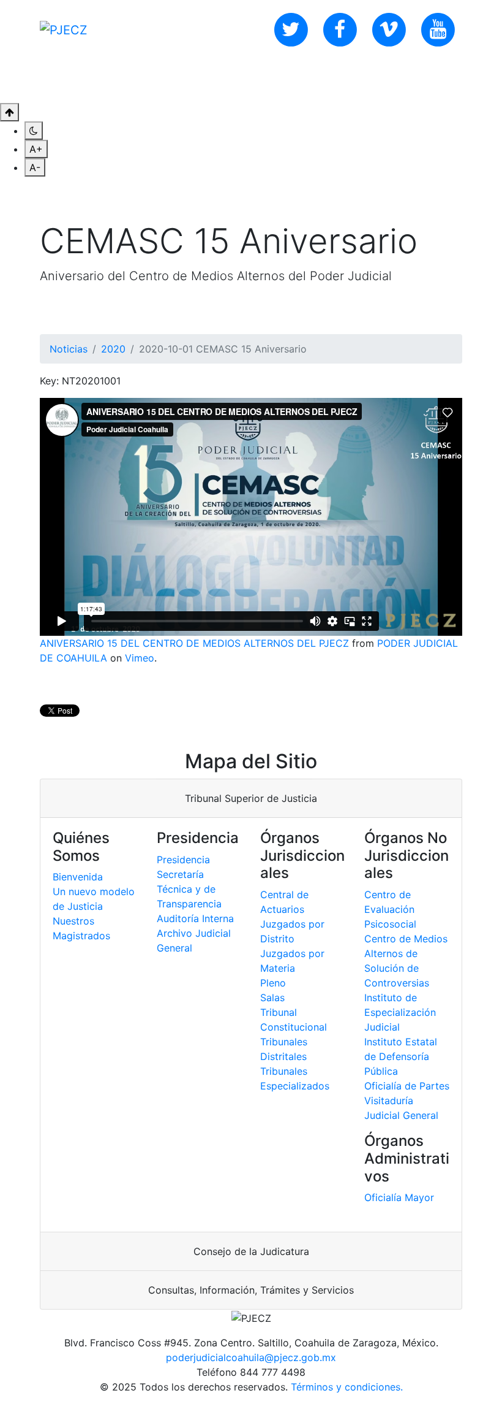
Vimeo (139, 658)
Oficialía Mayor (399, 1197)
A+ (36, 149)
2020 (113, 349)
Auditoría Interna (195, 918)
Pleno (273, 983)
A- (34, 167)
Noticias (69, 349)
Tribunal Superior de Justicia (251, 798)
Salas (272, 997)
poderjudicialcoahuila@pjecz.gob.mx (251, 1357)
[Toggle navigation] (454, 81)
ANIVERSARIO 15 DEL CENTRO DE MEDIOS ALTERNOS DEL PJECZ (194, 643)
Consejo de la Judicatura (251, 1251)
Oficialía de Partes (406, 1086)
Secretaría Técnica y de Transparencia (189, 889)
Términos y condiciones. (347, 1387)
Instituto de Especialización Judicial (400, 1012)
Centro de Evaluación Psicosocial (390, 909)
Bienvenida (78, 877)
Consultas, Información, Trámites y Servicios (251, 1290)
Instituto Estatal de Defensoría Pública (400, 1056)
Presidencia (183, 859)
